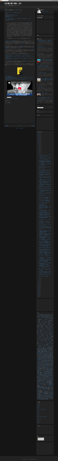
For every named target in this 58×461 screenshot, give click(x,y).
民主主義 (52, 395)
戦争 (52, 376)
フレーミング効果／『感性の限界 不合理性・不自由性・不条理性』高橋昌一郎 (45, 227)
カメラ (43, 324)
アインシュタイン (22, 43)
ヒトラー (45, 338)
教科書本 (47, 354)
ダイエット (39, 333)
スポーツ (42, 332)
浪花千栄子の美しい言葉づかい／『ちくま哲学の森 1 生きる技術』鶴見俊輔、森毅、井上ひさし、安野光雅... (45, 234)
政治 (39, 374)
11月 (39, 145)
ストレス (47, 331)
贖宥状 (26, 61)
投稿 (39, 438)
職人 (46, 370)
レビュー (41, 347)
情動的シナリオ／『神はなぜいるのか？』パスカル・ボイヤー (45, 167)
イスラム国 (41, 321)
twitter (38, 410)
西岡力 (44, 375)
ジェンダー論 (43, 329)
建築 (40, 357)
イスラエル (48, 320)
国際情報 (47, 360)
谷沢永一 (47, 378)
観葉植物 (42, 353)
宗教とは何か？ (8, 20)
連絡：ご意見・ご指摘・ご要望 (41, 416)
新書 (46, 371)
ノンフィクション (44, 337)
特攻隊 (52, 383)
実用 (49, 365)
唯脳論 (38, 397)
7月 (39, 150)
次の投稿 (6, 125)
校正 (51, 358)
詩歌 (45, 363)
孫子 (52, 377)
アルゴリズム (43, 319)
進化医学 (42, 372)
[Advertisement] (45, 26)
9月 (39, 147)
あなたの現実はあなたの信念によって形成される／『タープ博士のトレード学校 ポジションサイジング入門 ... (45, 272)
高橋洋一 (50, 359)
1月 (39, 280)
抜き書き (45, 388)
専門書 (45, 376)
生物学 (50, 374)
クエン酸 (44, 325)
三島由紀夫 (46, 361)
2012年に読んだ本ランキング (41, 47)
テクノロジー (44, 334)
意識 (49, 348)
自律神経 (47, 365)
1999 (39, 296)
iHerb (38, 418)
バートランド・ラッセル (9, 79)
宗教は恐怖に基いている (9, 16)
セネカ (46, 332)
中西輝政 (44, 380)
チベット (45, 333)
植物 (44, 370)
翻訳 (46, 395)
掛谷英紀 (43, 352)
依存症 (46, 348)
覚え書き (38, 352)
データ (40, 334)
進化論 (46, 372)
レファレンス (45, 347)
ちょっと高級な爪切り (42, 165)
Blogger (47, 314)
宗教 (15, 98)
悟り (38, 358)
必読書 (17, 98)
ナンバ (42, 336)
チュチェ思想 (49, 333)
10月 (40, 146)
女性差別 (49, 368)
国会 (44, 360)
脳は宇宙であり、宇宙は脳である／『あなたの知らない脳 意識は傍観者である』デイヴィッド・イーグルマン (45, 242)
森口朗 (50, 371)
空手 (47, 355)
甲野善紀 (38, 359)
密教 (49, 395)
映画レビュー (47, 349)
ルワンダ (46, 346)
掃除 (50, 377)
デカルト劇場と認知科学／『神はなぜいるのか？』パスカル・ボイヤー (45, 170)
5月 (39, 152)
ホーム (20, 125)
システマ (52, 329)
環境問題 (38, 353)
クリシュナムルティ (49, 325)
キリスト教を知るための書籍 (10, 19)
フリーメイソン (50, 339)
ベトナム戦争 (47, 340)
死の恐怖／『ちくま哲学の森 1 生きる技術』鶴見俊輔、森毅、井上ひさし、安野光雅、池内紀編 (45, 231)
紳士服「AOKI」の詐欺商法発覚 (43, 261)
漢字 (51, 352)
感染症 (48, 352)
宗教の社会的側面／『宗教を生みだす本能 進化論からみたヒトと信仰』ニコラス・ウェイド (45, 175)
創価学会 (40, 377)
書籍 (39, 368)
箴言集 (45, 399)
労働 (48, 398)
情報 (42, 370)
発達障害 (41, 388)
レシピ (51, 346)
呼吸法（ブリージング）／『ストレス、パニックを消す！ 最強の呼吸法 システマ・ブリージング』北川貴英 (45, 198)
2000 (39, 295)
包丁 (45, 394)
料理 (47, 397)
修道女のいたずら (41, 208)
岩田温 (52, 353)
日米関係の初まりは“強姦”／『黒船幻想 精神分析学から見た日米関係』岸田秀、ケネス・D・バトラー (45, 215)
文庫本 (44, 393)
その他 (52, 332)
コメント (39, 439)
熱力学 (22, 46)
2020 (39, 135)
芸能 (43, 356)
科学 (40, 351)
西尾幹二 (47, 375)
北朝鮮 (39, 395)
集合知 (46, 367)
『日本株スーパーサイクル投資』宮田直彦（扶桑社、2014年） (45, 180)
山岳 (37, 362)
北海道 (52, 394)
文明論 (51, 393)
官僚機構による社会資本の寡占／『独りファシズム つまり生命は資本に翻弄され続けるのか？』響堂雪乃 (45, 252)
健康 (47, 356)
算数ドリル (48, 362)
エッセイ (42, 323)
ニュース (49, 336)
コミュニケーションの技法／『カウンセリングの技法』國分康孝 (45, 210)
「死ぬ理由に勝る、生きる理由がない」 (44, 221)
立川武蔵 (45, 397)
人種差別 (49, 372)
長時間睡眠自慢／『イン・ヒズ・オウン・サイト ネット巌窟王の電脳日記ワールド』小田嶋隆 (45, 266)
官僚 (45, 352)
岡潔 (37, 350)
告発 (41, 360)
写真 (40, 366)
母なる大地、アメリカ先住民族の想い (44, 254)
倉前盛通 (44, 377)
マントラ (39, 343)
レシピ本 (38, 347)
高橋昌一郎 (47, 359)
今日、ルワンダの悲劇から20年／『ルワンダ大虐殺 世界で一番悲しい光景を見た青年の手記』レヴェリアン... (44, 250)
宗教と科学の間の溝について (10, 76)
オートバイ (46, 323)
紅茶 (41, 359)
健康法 (51, 356)
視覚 (42, 363)
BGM (43, 314)
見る (48, 357)
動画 (48, 382)
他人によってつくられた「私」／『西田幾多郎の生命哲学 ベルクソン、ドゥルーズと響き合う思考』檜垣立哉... (45, 264)
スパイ (39, 332)
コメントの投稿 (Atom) (20, 128)
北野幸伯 (42, 395)
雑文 (42, 361)
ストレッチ (51, 331)
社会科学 (43, 366)
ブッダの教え (42, 339)
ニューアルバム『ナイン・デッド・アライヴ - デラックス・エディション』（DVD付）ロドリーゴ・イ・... (45, 156)
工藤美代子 (46, 358)
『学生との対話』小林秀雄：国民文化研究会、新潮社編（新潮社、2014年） (45, 260)
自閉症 (44, 365)
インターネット (46, 321)
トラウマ (49, 335)
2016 (39, 140)
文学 (38, 393)
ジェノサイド (46, 328)
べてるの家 (43, 340)
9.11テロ (38, 314)
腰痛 (52, 360)
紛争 (48, 392)
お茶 (39, 324)
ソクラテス (49, 332)
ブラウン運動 (18, 46)
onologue (38, 406)
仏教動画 (43, 392)
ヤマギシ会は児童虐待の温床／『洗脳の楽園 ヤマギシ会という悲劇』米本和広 (45, 98)
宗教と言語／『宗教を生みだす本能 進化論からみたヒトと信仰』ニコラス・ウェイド (45, 177)
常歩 (40, 370)
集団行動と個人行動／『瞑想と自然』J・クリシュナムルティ (45, 274)
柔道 (48, 367)
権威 (45, 357)
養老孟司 (41, 397)
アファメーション (39, 318)
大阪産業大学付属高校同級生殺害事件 (46, 59)
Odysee (38, 422)
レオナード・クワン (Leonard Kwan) (44, 268)
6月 (39, 151)
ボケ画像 (52, 340)
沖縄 (50, 350)
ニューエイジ (45, 336)
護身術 (41, 358)
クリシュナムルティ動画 (42, 326)
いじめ (44, 320)
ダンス (42, 333)
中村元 (47, 380)
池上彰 (42, 379)
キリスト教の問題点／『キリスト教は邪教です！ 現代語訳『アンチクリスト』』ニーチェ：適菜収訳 (45, 239)
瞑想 (40, 399)
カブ (41, 324)
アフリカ (48, 318)
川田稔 (49, 376)
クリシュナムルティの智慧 (41, 409)
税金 (50, 375)
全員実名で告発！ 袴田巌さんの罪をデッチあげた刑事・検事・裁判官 (45, 212)
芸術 (41, 356)
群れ (50, 355)
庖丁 (47, 394)
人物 (52, 372)
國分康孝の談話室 (41, 204)
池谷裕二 (46, 379)
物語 (45, 392)
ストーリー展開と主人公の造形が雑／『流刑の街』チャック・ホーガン (45, 247)
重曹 (50, 367)
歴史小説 (45, 398)
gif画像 (38, 315)
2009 (39, 286)
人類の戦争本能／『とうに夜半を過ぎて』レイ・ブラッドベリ (45, 223)
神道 (52, 371)
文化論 (51, 392)
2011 (39, 284)
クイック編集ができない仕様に (41, 72)
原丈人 (51, 357)
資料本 (48, 363)
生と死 (43, 374)
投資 (48, 381)
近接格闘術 (41, 355)
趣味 (39, 367)
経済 (52, 355)
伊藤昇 (43, 348)
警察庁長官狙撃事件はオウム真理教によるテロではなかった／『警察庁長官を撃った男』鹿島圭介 (45, 162)
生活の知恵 (46, 374)
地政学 (39, 379)
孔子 (43, 358)
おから (49, 323)
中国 (40, 380)
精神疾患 (40, 375)
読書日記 (51, 384)
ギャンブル (51, 324)
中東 (49, 380)
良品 (49, 397)
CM (51, 314)
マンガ (52, 342)
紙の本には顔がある (40, 53)
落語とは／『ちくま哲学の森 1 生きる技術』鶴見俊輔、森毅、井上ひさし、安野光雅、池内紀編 (45, 237)
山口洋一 (41, 362)
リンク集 (38, 403)
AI (41, 314)
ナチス (38, 336)
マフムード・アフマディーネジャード (44, 342)
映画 (43, 349)
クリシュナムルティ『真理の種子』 (44, 159)
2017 (39, 139)
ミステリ (50, 343)
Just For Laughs (45, 315)
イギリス (41, 320)
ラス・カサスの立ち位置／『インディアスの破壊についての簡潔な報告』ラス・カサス (18, 18)
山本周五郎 (44, 362)
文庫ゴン (41, 393)
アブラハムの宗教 (31, 49)
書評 (42, 368)
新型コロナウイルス (41, 371)
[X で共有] (9, 97)
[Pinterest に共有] (10, 97)
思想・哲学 (12, 98)
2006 (39, 289)
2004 (39, 290)
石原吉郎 (41, 376)
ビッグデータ (40, 338)
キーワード (46, 324)
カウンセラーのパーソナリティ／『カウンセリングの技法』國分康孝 (45, 203)
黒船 (50, 360)
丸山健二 (48, 353)
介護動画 (51, 351)
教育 (44, 354)
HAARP (41, 315)
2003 (39, 291)
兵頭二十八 (42, 394)
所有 (52, 367)
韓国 (45, 353)
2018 (39, 138)
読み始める (41, 384)
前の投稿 (32, 125)
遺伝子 (52, 348)
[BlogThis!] (8, 97)
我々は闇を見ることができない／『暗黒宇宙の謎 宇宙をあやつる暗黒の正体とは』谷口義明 (45, 41)
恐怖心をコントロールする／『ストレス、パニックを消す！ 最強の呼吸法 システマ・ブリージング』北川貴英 (45, 200)
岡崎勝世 (44, 350)
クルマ (49, 326)
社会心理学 (46, 366)
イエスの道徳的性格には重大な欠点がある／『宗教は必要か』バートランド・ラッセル (45, 191)
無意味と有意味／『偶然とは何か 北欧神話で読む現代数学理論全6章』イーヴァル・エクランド (45, 217)
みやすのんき (38, 344)
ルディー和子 (42, 346)
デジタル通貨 (45, 335)
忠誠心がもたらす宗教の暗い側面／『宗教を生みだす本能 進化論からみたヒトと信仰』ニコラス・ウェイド (45, 182)
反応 (50, 388)
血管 (45, 356)
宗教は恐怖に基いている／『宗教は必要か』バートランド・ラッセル (44, 186)
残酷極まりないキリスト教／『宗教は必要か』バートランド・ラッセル (45, 188)
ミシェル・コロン (44, 343)
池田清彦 (49, 379)
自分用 (38, 415)
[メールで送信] (7, 97)
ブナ (46, 339)
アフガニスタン (44, 318)
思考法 (51, 362)
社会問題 (50, 366)
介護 (47, 351)
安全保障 (49, 347)
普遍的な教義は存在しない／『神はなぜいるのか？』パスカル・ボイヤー (45, 172)
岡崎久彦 (41, 350)
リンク (38, 346)
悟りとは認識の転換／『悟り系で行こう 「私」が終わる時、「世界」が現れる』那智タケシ (45, 66)
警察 (39, 356)
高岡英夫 (44, 359)
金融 (45, 355)
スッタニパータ (43, 331)
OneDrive (38, 412)
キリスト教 (9, 98)
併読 (38, 394)
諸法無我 (45, 368)
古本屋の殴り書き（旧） (13, 3)
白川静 (38, 388)
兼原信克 (38, 357)
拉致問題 (51, 398)
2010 (39, 285)
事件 (51, 363)
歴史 (42, 398)
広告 (49, 358)
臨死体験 (40, 398)
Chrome (49, 314)
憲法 (43, 357)
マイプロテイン (39, 419)
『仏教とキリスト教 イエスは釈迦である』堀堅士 (13, 12)
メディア (45, 344)
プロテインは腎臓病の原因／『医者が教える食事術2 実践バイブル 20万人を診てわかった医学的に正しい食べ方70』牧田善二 (47, 79)
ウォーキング (47, 322)
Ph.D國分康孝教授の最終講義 (43, 205)
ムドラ (42, 344)
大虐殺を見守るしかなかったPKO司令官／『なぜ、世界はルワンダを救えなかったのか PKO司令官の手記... (44, 245)
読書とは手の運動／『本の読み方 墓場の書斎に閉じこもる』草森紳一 (45, 207)
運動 (40, 349)
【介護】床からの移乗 (44, 93)
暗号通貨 (40, 348)
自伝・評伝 (39, 365)
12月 (40, 144)
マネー (52, 341)
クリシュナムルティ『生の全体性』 (44, 276)
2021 (39, 134)
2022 (39, 133)
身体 (39, 372)
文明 (48, 393)
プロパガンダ (39, 340)
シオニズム (47, 329)
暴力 (49, 394)
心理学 (52, 370)
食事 (48, 370)
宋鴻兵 (48, 377)
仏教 (39, 392)
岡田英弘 (48, 350)
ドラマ (51, 335)
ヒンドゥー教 (49, 338)
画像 (44, 351)
